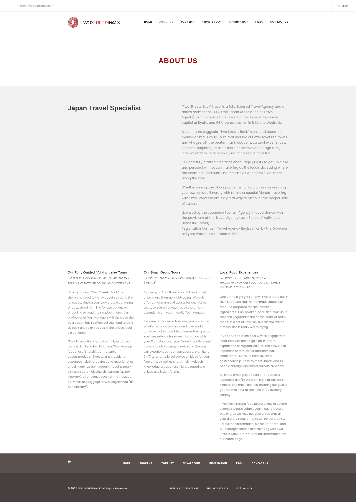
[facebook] (319, 6)
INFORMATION (238, 22)
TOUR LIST (187, 22)
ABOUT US (166, 22)
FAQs (259, 22)
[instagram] (325, 6)
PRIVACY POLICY (217, 488)
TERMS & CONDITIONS (184, 488)
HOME (148, 22)
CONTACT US (279, 22)
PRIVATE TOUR (212, 22)
